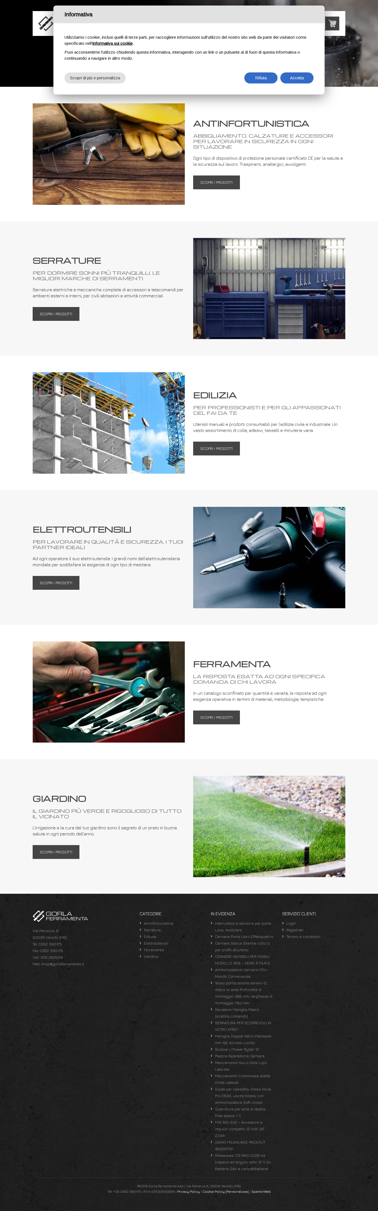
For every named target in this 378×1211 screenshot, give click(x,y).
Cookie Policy (214, 1191)
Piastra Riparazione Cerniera (240, 1055)
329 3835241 (51, 957)
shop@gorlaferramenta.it (62, 963)
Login (291, 923)
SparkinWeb (261, 1191)
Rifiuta (261, 77)
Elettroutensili (156, 943)
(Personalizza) (237, 1191)
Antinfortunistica (158, 923)
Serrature (152, 929)
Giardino (151, 956)
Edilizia (150, 936)
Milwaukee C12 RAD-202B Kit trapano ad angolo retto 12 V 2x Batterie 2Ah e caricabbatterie (243, 1162)
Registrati (294, 929)
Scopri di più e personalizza (95, 77)
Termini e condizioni (303, 936)
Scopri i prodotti (216, 182)
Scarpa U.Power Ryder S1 (237, 1049)
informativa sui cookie (112, 43)
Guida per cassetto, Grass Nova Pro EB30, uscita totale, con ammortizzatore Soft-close (243, 1096)
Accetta (297, 77)
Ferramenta (154, 949)
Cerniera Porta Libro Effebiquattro (244, 936)
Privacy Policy (188, 1191)
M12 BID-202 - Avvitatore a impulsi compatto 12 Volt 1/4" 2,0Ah (240, 1129)
